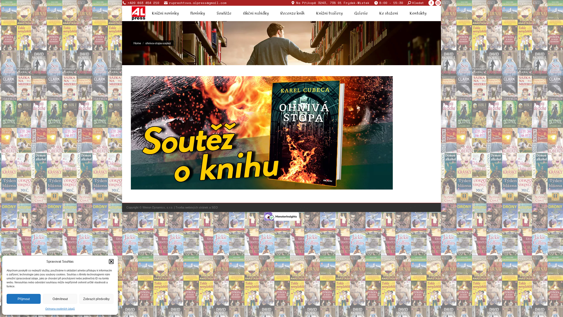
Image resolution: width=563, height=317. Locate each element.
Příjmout (24, 299)
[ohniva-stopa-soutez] (281, 133)
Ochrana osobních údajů (60, 308)
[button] (111, 261)
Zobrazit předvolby (96, 299)
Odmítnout (60, 299)
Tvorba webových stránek (191, 207)
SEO (215, 207)
